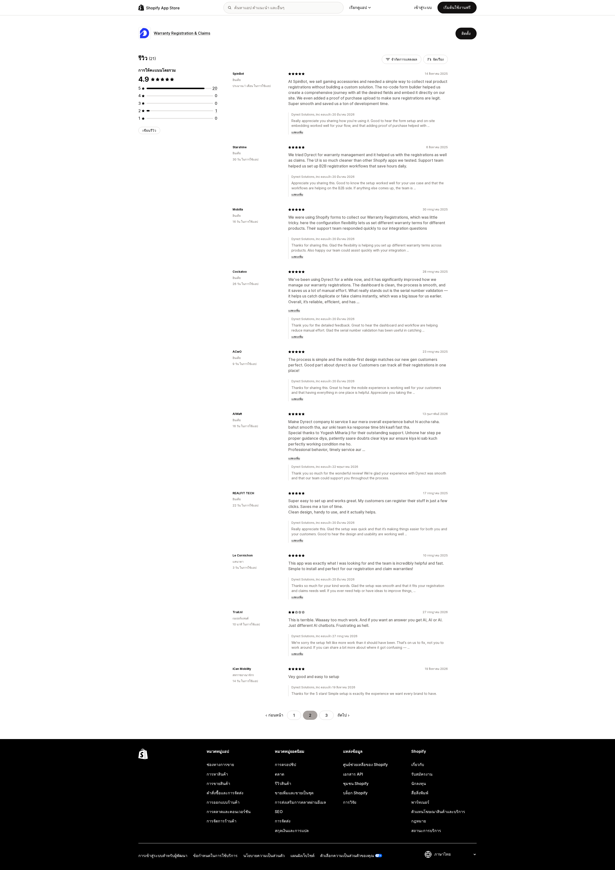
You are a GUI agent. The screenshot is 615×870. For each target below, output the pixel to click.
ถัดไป (342, 715)
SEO (279, 811)
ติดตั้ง (466, 33)
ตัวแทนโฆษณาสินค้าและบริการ (438, 811)
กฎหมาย (418, 821)
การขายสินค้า (218, 783)
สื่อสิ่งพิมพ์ (419, 792)
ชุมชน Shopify (356, 783)
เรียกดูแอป (358, 7)
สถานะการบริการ (426, 830)
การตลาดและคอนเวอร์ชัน (229, 811)
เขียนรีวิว (149, 130)
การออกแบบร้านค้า (223, 802)
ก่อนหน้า (275, 715)
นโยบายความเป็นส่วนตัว (264, 855)
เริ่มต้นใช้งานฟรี (457, 7)
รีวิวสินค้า (283, 783)
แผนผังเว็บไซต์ (302, 855)
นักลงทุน (418, 783)
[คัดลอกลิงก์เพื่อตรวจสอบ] (247, 74)
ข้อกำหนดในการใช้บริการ (215, 855)
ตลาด (279, 774)
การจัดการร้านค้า (221, 821)
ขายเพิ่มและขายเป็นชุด (294, 792)
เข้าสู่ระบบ (423, 7)
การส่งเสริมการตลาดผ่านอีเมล (300, 802)
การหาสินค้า (217, 774)
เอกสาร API (353, 774)
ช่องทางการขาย (220, 764)
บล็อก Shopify (355, 792)
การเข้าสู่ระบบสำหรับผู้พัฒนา (162, 855)
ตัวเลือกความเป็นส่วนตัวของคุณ (347, 855)
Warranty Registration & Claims (182, 33)
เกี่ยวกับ (417, 764)
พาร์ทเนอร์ (420, 802)
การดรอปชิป (285, 764)
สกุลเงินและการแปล (292, 830)
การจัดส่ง (282, 821)
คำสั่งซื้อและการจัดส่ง (225, 792)
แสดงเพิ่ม (297, 132)
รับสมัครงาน (421, 774)
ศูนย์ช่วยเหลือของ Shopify (365, 764)
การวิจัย (349, 802)
